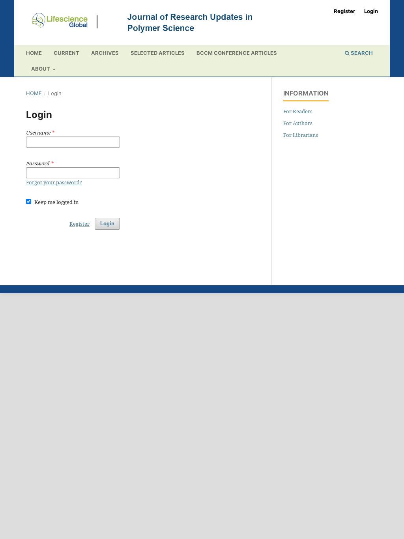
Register (344, 11)
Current (66, 53)
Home (34, 53)
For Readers (297, 111)
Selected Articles (158, 53)
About (41, 69)
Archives (105, 53)
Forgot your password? (54, 182)
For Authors (297, 123)
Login (371, 11)
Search (361, 53)
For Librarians (300, 134)
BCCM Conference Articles (236, 53)
